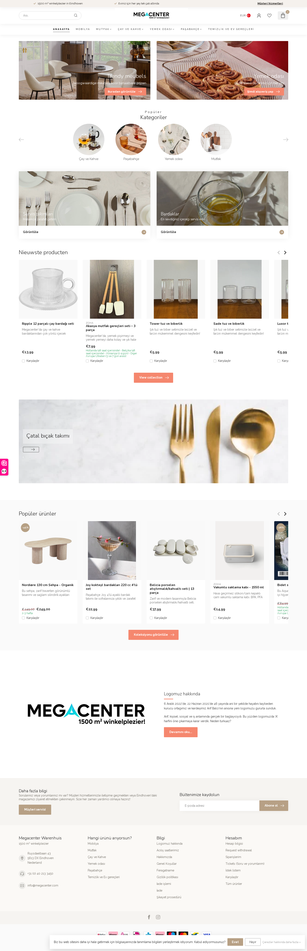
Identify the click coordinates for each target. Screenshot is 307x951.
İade (159, 890)
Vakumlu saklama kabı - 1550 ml (238, 587)
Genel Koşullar (167, 863)
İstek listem (233, 870)
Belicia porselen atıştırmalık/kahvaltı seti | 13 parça (172, 589)
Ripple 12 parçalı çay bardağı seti (48, 324)
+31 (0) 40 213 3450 (40, 873)
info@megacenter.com (43, 885)
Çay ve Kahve (129, 29)
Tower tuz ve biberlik (166, 324)
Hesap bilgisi (234, 843)
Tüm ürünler (234, 883)
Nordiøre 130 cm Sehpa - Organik (48, 585)
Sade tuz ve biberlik (228, 324)
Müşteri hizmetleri (270, 3)
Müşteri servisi (35, 809)
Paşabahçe (190, 29)
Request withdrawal (239, 850)
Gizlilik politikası (167, 877)
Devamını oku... (180, 732)
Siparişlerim (233, 857)
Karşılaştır (33, 360)
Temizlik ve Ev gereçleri (231, 29)
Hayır (252, 942)
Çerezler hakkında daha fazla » (282, 942)
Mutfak (102, 29)
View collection (150, 377)
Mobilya (83, 29)
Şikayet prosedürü (169, 897)
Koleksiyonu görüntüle (151, 634)
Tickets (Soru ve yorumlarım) (245, 863)
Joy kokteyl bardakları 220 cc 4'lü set (111, 587)
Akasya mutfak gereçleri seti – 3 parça (111, 328)
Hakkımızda (164, 857)
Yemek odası (161, 29)
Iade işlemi (164, 883)
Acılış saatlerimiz (168, 850)
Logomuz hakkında (170, 843)
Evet (235, 942)
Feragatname (165, 870)
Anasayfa (61, 29)
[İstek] (269, 15)
